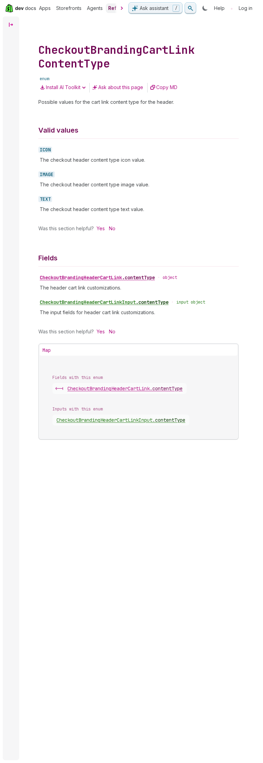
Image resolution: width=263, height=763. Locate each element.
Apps (45, 8)
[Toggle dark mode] (205, 8)
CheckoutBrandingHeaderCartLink (97, 277)
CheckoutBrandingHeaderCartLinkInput (104, 302)
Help (219, 8)
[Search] (190, 8)
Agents (95, 8)
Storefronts (69, 8)
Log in (245, 8)
